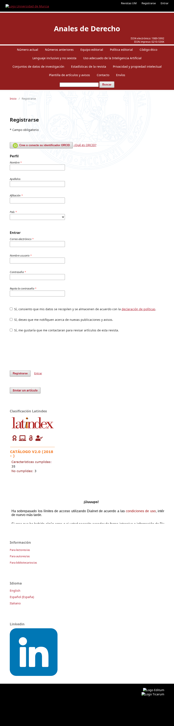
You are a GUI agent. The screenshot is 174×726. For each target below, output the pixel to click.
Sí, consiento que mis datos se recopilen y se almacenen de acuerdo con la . (84, 309)
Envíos (120, 75)
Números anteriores (59, 50)
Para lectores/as (20, 550)
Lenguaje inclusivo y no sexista (54, 58)
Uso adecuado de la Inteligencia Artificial (112, 58)
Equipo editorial (91, 50)
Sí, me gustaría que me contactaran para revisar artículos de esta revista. (66, 330)
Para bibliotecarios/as (23, 562)
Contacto (103, 75)
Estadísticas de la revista (88, 67)
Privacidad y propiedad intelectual (137, 67)
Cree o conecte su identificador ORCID (44, 145)
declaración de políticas (138, 309)
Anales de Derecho (87, 28)
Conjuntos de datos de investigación (38, 67)
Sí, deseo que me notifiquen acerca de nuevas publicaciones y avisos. (63, 320)
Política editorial (121, 50)
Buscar (106, 84)
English (15, 591)
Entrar (164, 3)
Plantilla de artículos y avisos (69, 75)
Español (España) (22, 597)
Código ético (148, 50)
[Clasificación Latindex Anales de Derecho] (33, 474)
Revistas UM (129, 3)
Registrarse (149, 3)
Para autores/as (20, 556)
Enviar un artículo (25, 390)
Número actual (27, 50)
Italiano (15, 603)
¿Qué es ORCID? (85, 145)
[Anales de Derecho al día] (34, 675)
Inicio (13, 98)
